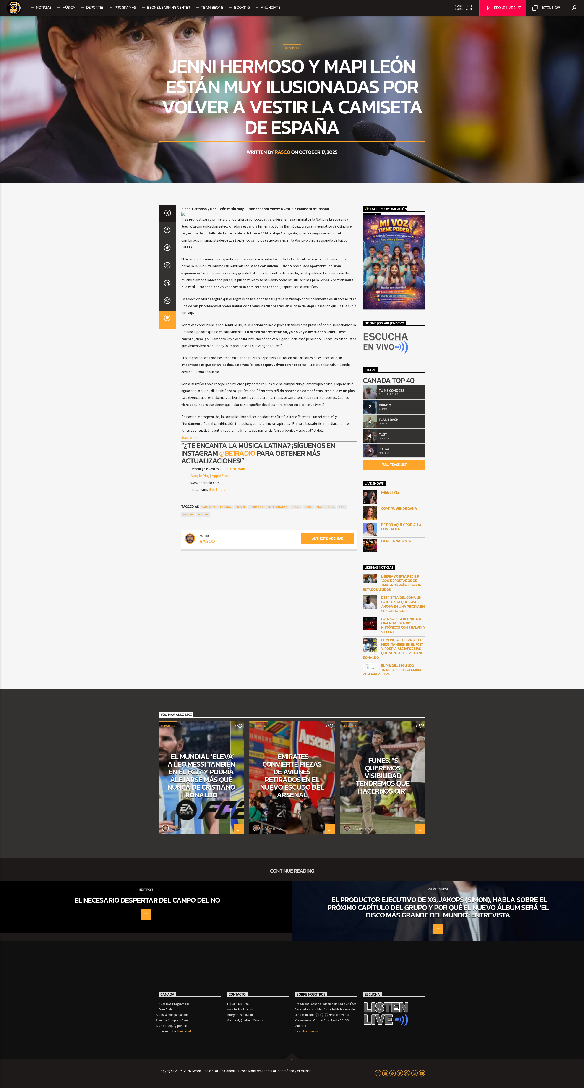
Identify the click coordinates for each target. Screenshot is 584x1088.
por (342, 507)
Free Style (390, 492)
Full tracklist (394, 464)
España (225, 507)
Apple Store (221, 475)
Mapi (320, 507)
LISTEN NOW (550, 7)
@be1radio (237, 453)
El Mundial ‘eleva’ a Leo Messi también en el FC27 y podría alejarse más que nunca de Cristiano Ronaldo (393, 649)
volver (203, 514)
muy (331, 507)
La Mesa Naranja (396, 541)
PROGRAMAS (125, 7)
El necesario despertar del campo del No (147, 900)
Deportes (292, 48)
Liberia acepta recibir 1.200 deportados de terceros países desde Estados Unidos (392, 583)
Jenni (296, 507)
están (240, 507)
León (309, 507)
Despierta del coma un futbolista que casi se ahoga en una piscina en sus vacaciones (403, 604)
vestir (188, 514)
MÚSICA (69, 7)
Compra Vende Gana (399, 508)
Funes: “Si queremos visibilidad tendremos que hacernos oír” (383, 775)
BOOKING (242, 7)
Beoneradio (185, 1031)
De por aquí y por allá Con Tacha (401, 527)
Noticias (43, 7)
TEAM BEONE (212, 7)
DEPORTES (95, 7)
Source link (189, 437)
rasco (282, 152)
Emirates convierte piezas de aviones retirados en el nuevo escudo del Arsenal (292, 775)
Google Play (199, 475)
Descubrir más (305, 1031)
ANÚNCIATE (270, 7)
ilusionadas (278, 507)
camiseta (208, 507)
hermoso (257, 507)
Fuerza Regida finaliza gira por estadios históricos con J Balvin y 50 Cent (403, 625)
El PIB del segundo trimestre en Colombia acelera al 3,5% (392, 670)
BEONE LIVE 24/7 (507, 7)
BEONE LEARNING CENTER (168, 7)
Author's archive (327, 538)
